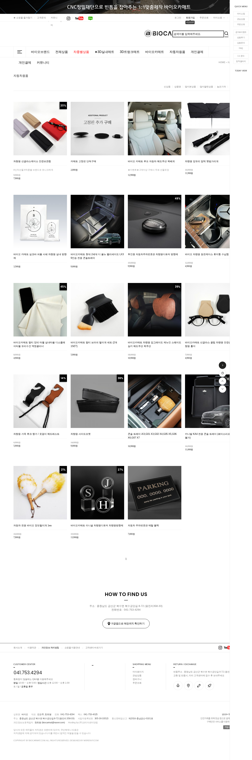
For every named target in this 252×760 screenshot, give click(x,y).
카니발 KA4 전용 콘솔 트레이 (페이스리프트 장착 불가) (211, 436)
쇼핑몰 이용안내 (72, 647)
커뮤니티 (54, 21)
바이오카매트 (154, 52)
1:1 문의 (240, 56)
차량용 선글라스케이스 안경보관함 (32, 161)
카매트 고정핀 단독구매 (83, 161)
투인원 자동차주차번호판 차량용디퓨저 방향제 (153, 254)
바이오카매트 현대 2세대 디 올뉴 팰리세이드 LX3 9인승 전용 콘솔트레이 (97, 256)
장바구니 (137, 679)
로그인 (178, 17)
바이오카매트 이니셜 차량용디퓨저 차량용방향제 (97, 525)
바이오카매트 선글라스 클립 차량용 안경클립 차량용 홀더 (211, 344)
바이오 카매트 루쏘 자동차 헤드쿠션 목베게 (151, 161)
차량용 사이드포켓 (81, 434)
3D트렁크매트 (130, 52)
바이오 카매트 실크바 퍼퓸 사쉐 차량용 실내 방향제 (40, 256)
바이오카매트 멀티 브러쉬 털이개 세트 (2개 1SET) (94, 344)
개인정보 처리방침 (50, 647)
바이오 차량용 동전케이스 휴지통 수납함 (207, 254)
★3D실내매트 (104, 52)
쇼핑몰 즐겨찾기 (22, 17)
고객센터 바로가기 (94, 647)
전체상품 (61, 52)
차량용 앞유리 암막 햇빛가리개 (201, 161)
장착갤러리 (241, 61)
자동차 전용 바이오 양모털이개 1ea (32, 525)
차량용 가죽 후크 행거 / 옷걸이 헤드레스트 (36, 434)
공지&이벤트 (240, 32)
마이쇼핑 (241, 14)
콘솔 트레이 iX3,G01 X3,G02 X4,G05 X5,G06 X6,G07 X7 (152, 436)
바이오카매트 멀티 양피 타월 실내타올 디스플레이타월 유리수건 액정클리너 (39, 344)
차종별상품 (81, 52)
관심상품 (241, 19)
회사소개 (17, 647)
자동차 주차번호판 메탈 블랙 (143, 525)
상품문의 (241, 43)
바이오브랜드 (40, 52)
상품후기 (241, 37)
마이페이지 (138, 672)
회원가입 (190, 17)
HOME (222, 62)
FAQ (241, 48)
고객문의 (41, 17)
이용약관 (31, 647)
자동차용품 (177, 52)
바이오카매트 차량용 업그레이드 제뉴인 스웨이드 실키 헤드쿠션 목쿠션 (154, 344)
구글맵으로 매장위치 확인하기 (128, 623)
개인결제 (197, 52)
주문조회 (241, 24)
